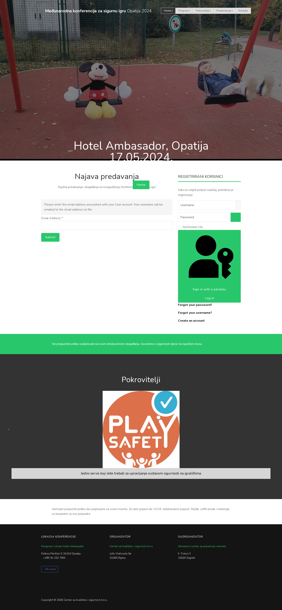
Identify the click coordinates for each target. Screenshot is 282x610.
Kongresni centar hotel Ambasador (62, 546)
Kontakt (243, 10)
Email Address (52, 218)
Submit (50, 237)
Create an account (191, 321)
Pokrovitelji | (203, 10)
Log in (209, 298)
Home (141, 185)
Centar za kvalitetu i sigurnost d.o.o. (131, 546)
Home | (168, 10)
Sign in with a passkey (209, 289)
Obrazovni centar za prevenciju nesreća (202, 546)
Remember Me (193, 227)
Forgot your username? (195, 313)
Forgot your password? (195, 305)
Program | (184, 10)
